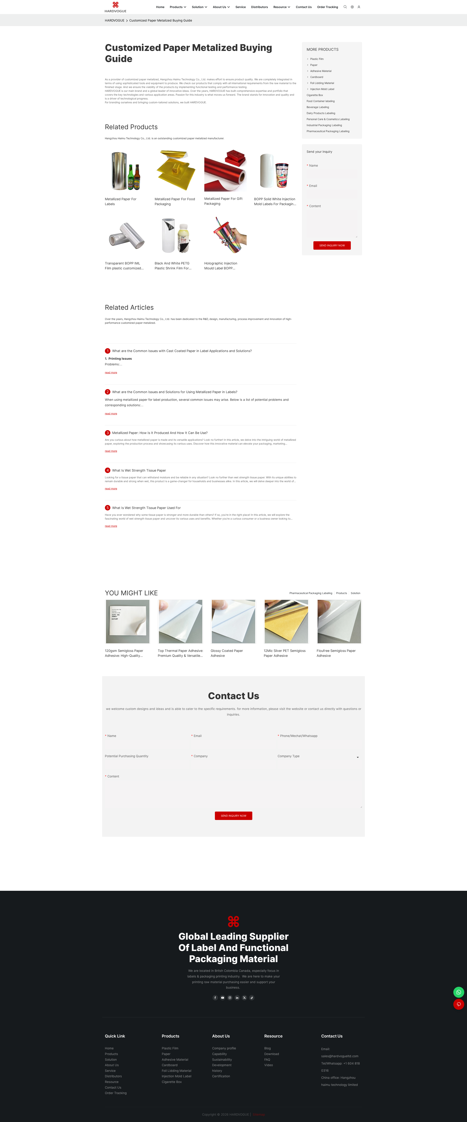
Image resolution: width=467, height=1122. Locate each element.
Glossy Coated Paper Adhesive (227, 653)
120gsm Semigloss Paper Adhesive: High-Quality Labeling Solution (124, 653)
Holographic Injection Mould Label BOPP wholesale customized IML (224, 266)
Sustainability (222, 1059)
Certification (221, 1076)
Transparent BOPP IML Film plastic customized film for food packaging (123, 266)
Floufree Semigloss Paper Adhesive (336, 653)
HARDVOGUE (114, 20)
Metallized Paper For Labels (120, 201)
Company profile (224, 1048)
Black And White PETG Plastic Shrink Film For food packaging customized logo (172, 266)
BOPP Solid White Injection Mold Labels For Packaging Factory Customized (275, 201)
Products (341, 593)
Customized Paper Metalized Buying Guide (160, 20)
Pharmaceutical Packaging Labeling (311, 593)
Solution (355, 593)
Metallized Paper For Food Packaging (175, 201)
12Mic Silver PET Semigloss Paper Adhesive (285, 653)
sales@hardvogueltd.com (339, 1056)
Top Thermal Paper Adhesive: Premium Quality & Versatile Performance (180, 653)
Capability (219, 1054)
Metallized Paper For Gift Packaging (223, 201)
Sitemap (258, 1114)
